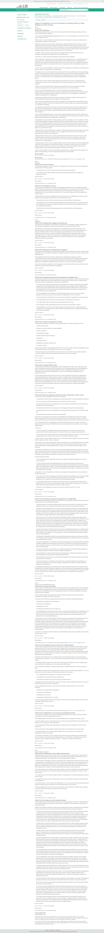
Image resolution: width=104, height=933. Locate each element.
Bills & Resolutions (54, 7)
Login (87, 3)
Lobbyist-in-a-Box (52, 930)
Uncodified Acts (21, 39)
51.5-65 (37, 155)
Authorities (20, 33)
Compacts (20, 36)
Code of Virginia (21, 14)
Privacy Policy (69, 3)
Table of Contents (38, 15)
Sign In (76, 931)
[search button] (87, 10)
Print (44, 19)
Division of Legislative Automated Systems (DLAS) (66, 931)
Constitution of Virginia (24, 28)
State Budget (62, 7)
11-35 (61, 738)
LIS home (74, 3)
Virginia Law (69, 7)
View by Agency (21, 19)
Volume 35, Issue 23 (72, 159)
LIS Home (46, 930)
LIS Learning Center (41, 1)
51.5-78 (42, 155)
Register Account (80, 3)
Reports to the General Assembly (81, 7)
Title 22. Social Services (47, 15)
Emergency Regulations (22, 22)
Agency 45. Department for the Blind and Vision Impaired (64, 15)
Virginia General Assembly (51, 3)
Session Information (44, 7)
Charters (19, 30)
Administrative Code (23, 17)
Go (27, 25)
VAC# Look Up (19, 23)
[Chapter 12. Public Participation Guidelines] (36, 19)
